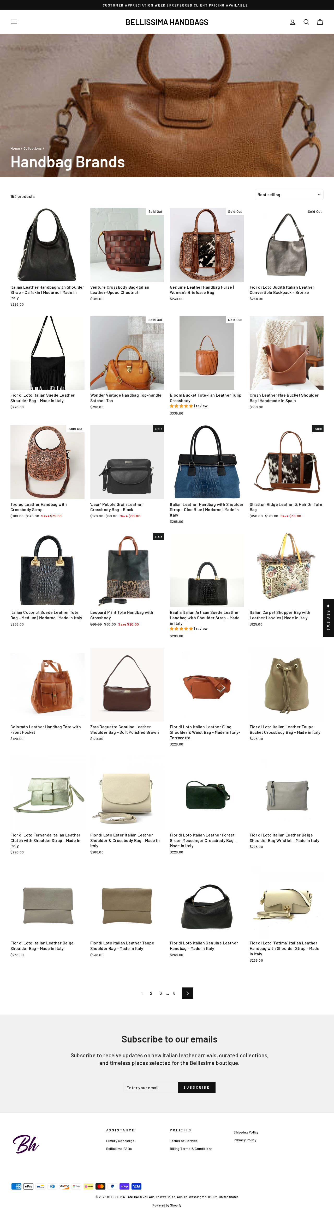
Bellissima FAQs (119, 1148)
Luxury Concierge (120, 1140)
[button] (182, 406)
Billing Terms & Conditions (191, 1148)
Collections (32, 148)
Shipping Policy (246, 1132)
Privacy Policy (245, 1140)
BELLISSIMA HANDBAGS (167, 22)
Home (15, 148)
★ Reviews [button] (328, 618)
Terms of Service (184, 1140)
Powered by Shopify (166, 1205)
